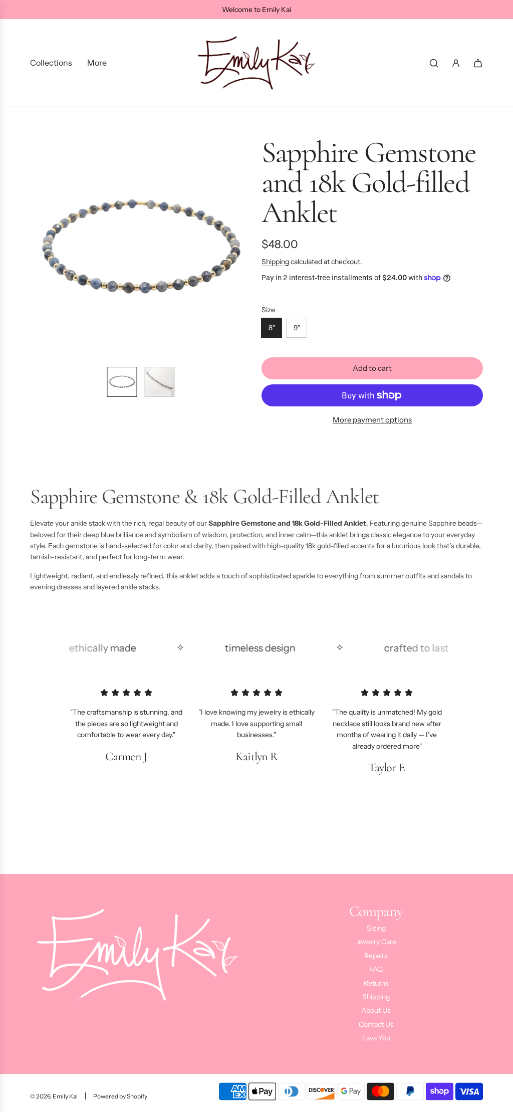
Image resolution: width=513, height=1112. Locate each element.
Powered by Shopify (120, 1096)
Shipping (275, 261)
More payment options (372, 419)
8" (272, 327)
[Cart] (478, 63)
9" (297, 327)
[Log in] (456, 63)
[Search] (434, 63)
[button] (38, 248)
